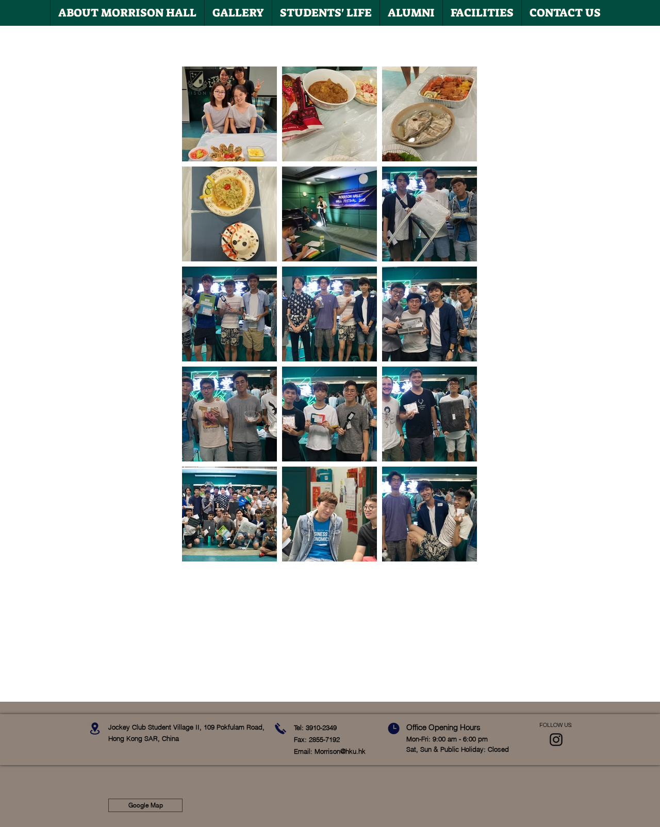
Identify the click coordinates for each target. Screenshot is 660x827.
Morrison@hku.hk (340, 751)
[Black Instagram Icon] (556, 739)
